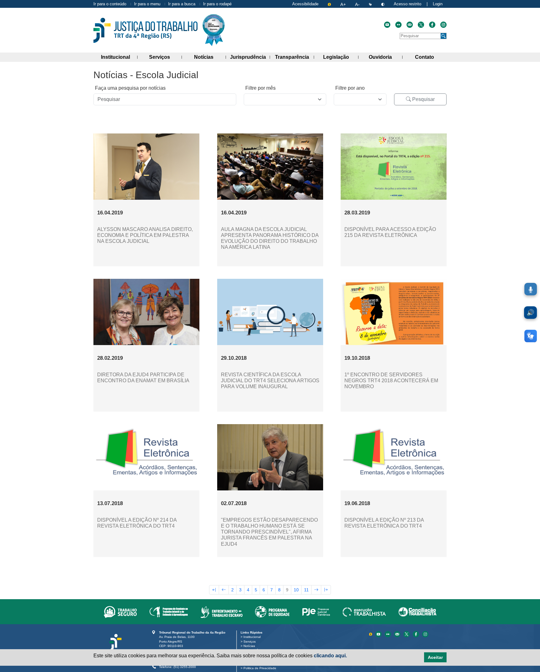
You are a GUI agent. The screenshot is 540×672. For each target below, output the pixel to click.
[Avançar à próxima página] (316, 589)
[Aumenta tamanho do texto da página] (343, 4)
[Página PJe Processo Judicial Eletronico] (316, 611)
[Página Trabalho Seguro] (120, 611)
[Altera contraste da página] (383, 4)
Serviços (165, 57)
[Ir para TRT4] (145, 30)
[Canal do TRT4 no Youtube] (387, 25)
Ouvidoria (385, 57)
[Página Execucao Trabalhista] (364, 611)
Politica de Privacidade (261, 668)
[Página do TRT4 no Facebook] (432, 25)
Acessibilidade (305, 4)
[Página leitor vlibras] (371, 4)
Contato (431, 57)
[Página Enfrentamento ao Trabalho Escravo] (221, 611)
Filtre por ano (350, 88)
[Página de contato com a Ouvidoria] (397, 633)
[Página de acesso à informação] (330, 4)
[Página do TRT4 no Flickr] (398, 25)
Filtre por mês (260, 88)
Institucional (119, 57)
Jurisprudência (250, 57)
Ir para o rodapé (217, 4)
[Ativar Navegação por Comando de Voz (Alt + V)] (530, 289)
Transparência (294, 57)
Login (437, 4)
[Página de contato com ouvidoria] (410, 25)
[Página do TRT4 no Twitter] (421, 25)
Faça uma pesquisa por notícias (130, 88)
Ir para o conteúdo (109, 4)
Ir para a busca (181, 4)
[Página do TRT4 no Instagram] (443, 25)
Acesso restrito (407, 4)
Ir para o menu (147, 4)
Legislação (340, 57)
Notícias (210, 57)
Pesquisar (423, 99)
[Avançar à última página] (326, 589)
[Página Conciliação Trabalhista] (417, 611)
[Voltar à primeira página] (214, 589)
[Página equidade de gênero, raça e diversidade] (272, 611)
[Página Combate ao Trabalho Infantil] (168, 611)
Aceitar (435, 657)
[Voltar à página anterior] (224, 589)
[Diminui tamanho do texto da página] (357, 4)
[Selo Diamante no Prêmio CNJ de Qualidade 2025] (213, 30)
